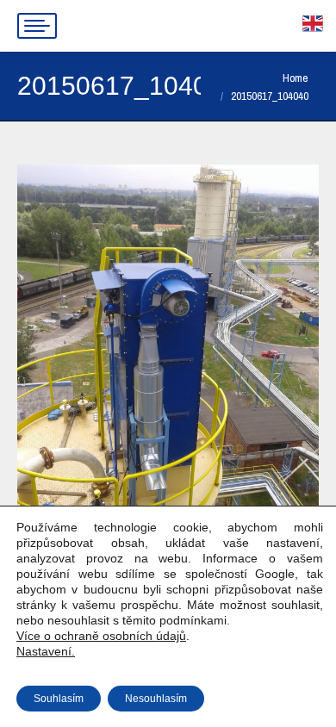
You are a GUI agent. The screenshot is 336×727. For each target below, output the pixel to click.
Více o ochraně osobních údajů (101, 636)
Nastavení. (45, 651)
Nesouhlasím (156, 699)
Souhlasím (59, 699)
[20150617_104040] (168, 366)
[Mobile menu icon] (37, 26)
